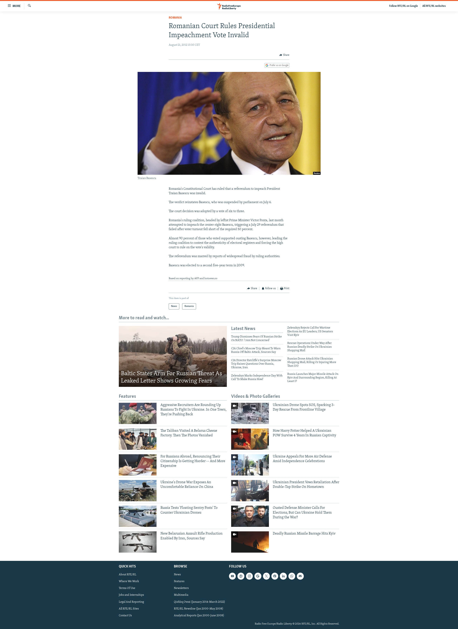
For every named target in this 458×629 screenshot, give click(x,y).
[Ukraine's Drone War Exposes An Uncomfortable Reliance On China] (138, 490)
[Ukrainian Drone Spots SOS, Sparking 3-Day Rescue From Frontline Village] (250, 413)
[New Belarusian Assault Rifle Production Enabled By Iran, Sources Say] (138, 542)
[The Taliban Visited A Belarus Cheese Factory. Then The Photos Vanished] (138, 439)
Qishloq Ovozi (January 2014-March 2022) (199, 602)
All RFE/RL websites (434, 6)
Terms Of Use (127, 588)
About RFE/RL (127, 574)
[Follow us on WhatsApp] (291, 576)
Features (179, 581)
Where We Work (129, 581)
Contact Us (125, 615)
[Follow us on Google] (257, 576)
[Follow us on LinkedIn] (283, 576)
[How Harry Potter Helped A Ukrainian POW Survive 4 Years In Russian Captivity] (250, 439)
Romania (175, 17)
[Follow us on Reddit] (240, 576)
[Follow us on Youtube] (232, 576)
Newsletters (181, 588)
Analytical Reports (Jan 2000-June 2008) (199, 615)
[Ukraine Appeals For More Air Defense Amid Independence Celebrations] (250, 465)
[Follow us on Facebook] (274, 576)
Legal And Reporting (131, 602)
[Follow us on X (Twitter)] (266, 576)
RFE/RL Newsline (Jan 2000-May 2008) (198, 608)
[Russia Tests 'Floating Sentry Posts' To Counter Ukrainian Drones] (138, 516)
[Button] (284, 55)
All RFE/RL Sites (129, 608)
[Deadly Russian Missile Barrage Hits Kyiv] (250, 542)
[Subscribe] (300, 576)
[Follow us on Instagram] (249, 576)
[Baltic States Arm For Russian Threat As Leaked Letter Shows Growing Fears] (173, 356)
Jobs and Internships (131, 595)
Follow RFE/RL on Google (403, 6)
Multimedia (181, 595)
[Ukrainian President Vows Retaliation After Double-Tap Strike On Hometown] (250, 490)
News (177, 574)
